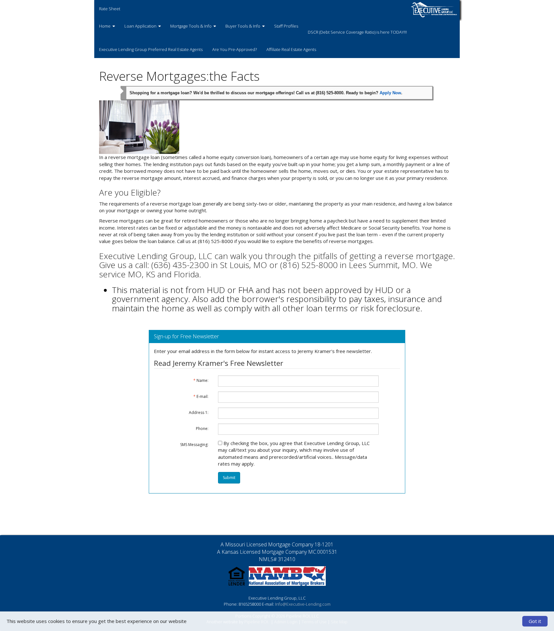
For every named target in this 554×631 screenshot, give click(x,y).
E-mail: (200, 396)
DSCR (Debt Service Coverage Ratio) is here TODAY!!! (357, 32)
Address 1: (198, 412)
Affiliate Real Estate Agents (291, 49)
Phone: (202, 428)
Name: (200, 380)
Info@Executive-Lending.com (303, 604)
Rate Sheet (109, 9)
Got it (535, 621)
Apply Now (390, 92)
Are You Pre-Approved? (234, 49)
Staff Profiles (286, 26)
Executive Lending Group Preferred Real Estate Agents (151, 49)
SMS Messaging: (194, 444)
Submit (229, 477)
